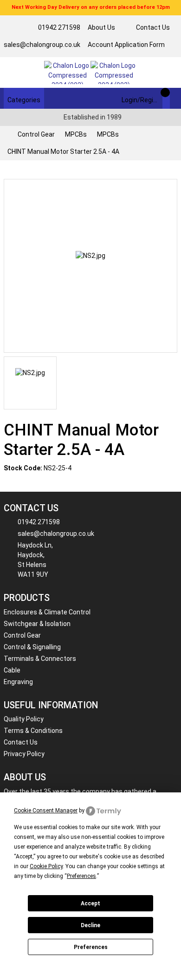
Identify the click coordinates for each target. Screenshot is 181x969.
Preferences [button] (81, 876)
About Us (101, 27)
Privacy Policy (24, 754)
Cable (12, 670)
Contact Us (153, 27)
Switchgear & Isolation (37, 623)
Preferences (91, 947)
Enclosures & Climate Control (47, 612)
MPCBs (76, 134)
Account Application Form (126, 44)
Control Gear (36, 134)
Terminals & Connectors (40, 658)
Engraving (18, 682)
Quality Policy (24, 719)
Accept (90, 903)
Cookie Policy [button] (46, 866)
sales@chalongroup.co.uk (42, 44)
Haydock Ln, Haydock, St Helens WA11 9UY (35, 559)
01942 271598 (59, 27)
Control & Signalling (32, 647)
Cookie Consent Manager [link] (46, 810)
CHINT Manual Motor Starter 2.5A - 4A (63, 151)
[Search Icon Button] (173, 98)
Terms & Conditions (33, 730)
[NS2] (90, 266)
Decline (90, 925)
